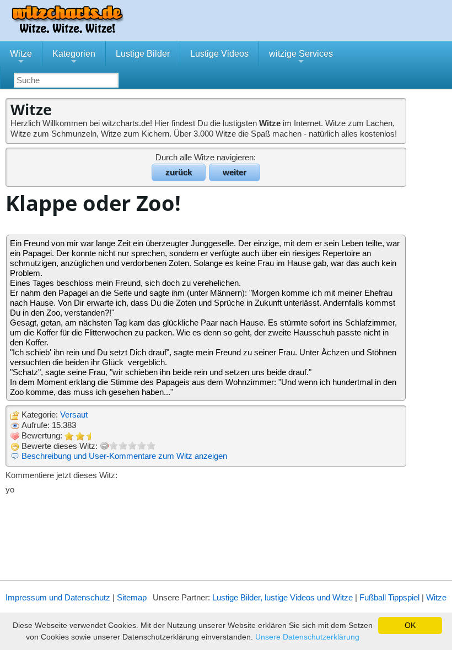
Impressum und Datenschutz (58, 597)
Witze (21, 58)
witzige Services (301, 58)
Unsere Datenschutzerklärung (307, 636)
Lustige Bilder (143, 53)
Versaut (74, 414)
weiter (234, 172)
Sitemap (132, 597)
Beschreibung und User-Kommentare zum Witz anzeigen (124, 456)
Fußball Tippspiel (389, 597)
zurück (178, 172)
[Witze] (67, 30)
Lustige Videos (219, 53)
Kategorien (73, 58)
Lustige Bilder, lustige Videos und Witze (282, 597)
